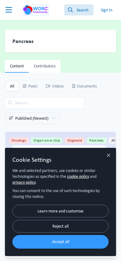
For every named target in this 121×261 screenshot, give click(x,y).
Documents (87, 86)
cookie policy (78, 176)
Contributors (45, 66)
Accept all (60, 241)
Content (17, 66)
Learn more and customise (60, 211)
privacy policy (23, 182)
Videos (58, 86)
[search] (78, 9)
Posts (32, 86)
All (12, 86)
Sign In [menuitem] (106, 10)
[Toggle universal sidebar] (8, 10)
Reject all (60, 226)
